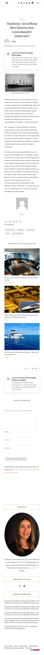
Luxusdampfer (17, 233)
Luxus (7, 233)
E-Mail (6, 440)
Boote (22, 19)
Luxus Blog (33, 568)
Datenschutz (33, 646)
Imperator (30, 230)
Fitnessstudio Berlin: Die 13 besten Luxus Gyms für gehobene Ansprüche (21, 602)
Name (6, 432)
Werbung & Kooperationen (14, 648)
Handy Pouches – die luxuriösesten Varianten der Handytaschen (20, 627)
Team (16, 646)
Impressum (23, 646)
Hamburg (20, 230)
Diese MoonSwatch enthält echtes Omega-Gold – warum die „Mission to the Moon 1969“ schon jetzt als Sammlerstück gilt (21, 620)
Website (7, 448)
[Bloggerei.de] (35, 650)
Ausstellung (10, 230)
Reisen (6, 282)
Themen (29, 648)
